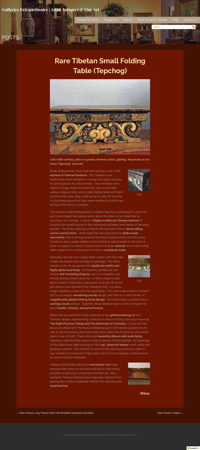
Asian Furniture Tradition (152, 19)
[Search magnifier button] (194, 27)
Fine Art (127, 19)
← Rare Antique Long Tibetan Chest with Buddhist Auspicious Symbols (55, 413)
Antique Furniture (87, 19)
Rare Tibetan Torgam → (170, 413)
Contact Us (190, 19)
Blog (175, 19)
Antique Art (110, 19)
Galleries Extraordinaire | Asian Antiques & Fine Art (50, 9)
